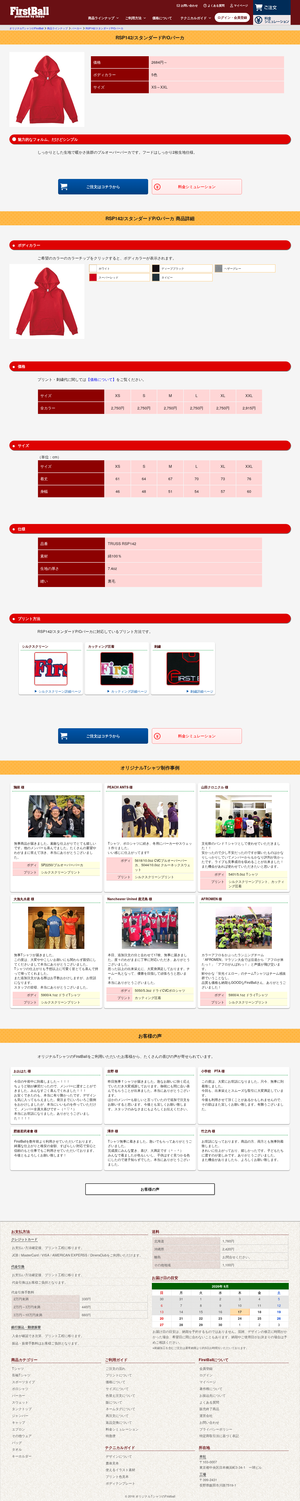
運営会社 (206, 1415)
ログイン (206, 1374)
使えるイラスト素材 (120, 1469)
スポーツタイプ (23, 1381)
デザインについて (119, 1456)
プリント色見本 (117, 1476)
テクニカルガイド (193, 17)
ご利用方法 (133, 17)
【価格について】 (101, 379)
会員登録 (206, 1368)
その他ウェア (22, 1435)
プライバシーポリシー (215, 1429)
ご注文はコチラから (103, 186)
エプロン (18, 1429)
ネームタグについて (120, 1408)
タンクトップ (22, 1408)
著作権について (210, 1388)
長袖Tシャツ (21, 1374)
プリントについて (119, 1374)
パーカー (18, 1395)
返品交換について (119, 1422)
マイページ (241, 5)
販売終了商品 (209, 1408)
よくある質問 (216, 5)
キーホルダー (22, 1455)
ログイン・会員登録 (232, 17)
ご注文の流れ (115, 1368)
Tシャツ (18, 1368)
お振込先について (212, 1395)
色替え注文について (120, 1395)
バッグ (17, 1442)
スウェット (20, 1402)
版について (114, 1402)
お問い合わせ (189, 5)
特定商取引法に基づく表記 (219, 1435)
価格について (162, 17)
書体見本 (112, 1462)
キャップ (18, 1422)
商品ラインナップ (101, 17)
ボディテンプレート (120, 1483)
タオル (17, 1449)
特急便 (111, 1435)
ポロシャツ (20, 1388)
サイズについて (117, 1388)
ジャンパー (20, 1415)
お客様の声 (150, 1189)
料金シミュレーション (197, 186)
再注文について (117, 1415)
